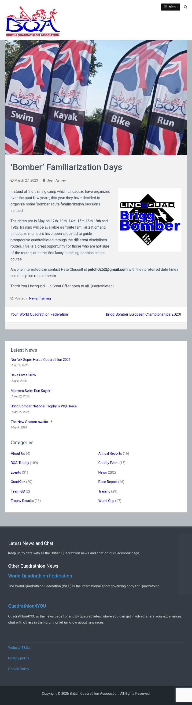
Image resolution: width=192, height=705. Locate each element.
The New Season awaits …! (31, 422)
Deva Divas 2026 (23, 375)
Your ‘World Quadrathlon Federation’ (39, 314)
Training (45, 298)
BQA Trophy (20, 463)
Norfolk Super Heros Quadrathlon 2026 (40, 360)
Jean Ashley (56, 180)
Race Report (107, 482)
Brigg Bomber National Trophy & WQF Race (44, 406)
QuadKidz (18, 482)
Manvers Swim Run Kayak (30, 391)
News (33, 298)
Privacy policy (18, 658)
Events (16, 472)
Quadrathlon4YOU (27, 606)
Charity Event (108, 463)
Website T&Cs (19, 648)
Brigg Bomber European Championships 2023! (143, 314)
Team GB (18, 491)
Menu (172, 7)
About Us (18, 453)
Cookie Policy (18, 669)
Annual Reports (110, 453)
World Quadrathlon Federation (40, 576)
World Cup (106, 501)
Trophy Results (22, 501)
